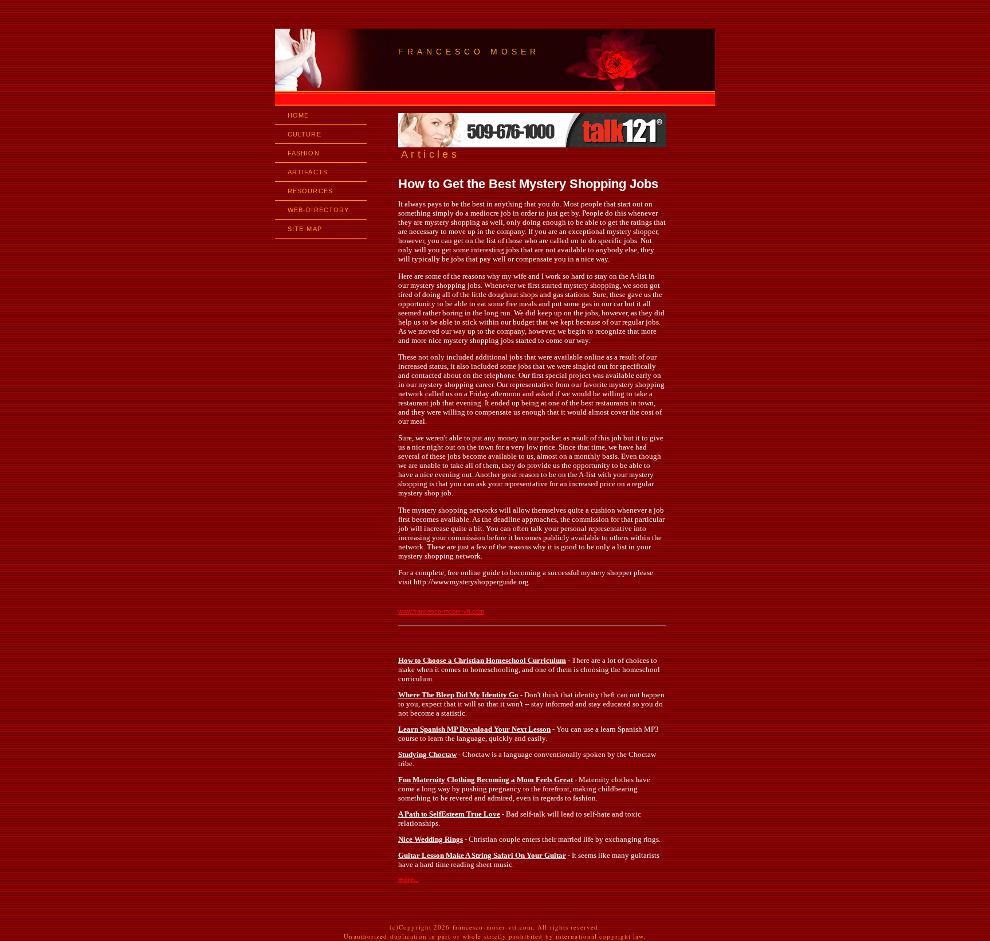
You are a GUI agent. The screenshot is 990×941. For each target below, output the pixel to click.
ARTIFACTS (308, 172)
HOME (298, 115)
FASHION (304, 153)
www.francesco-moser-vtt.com (441, 611)
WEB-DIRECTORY (318, 209)
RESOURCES (310, 191)
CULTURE (304, 134)
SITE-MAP (305, 228)
